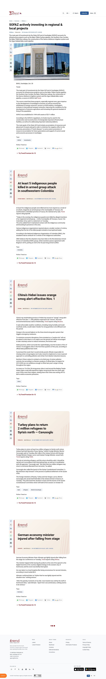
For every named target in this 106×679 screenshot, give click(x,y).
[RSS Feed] (33, 669)
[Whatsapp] (11, 669)
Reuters (60, 321)
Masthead (51, 644)
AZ (91, 675)
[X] (18, 669)
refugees (25, 489)
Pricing (67, 642)
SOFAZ (19, 140)
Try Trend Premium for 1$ (27, 153)
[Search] (63, 13)
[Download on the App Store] (79, 669)
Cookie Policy (86, 649)
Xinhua (57, 559)
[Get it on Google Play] (90, 669)
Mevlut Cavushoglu (36, 489)
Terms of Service (87, 642)
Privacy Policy (86, 644)
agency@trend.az (14, 658)
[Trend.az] (15, 13)
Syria (18, 489)
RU (94, 675)
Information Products (71, 644)
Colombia (20, 250)
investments (27, 140)
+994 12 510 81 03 (14, 656)
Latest (33, 642)
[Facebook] (15, 669)
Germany (19, 592)
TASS (31, 457)
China (19, 381)
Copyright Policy (87, 647)
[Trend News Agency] (14, 641)
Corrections (52, 652)
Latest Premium (36, 644)
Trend (39, 98)
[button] (10, 45)
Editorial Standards (54, 649)
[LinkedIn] (29, 669)
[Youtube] (22, 669)
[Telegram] (26, 669)
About (50, 642)
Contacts (51, 647)
